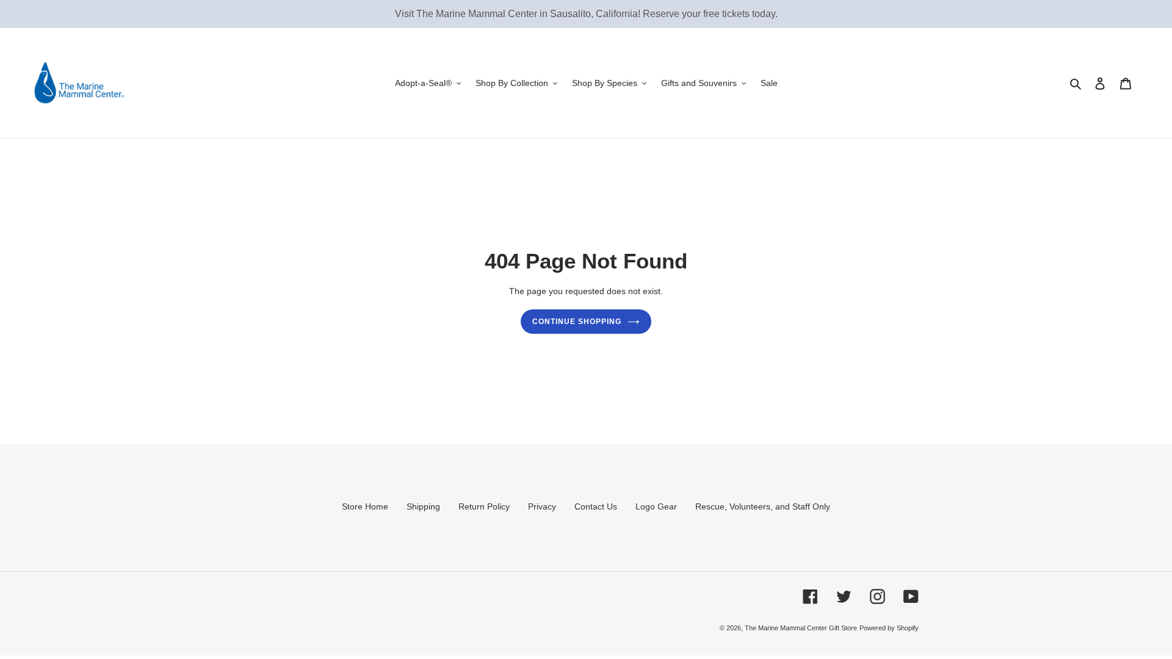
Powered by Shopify (889, 628)
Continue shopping (576, 321)
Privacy (542, 506)
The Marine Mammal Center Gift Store (801, 628)
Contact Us (595, 506)
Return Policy (484, 506)
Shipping (423, 506)
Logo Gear (656, 506)
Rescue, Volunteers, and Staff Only (762, 506)
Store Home (365, 506)
